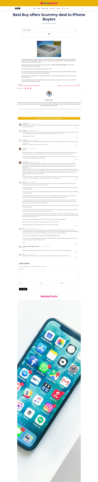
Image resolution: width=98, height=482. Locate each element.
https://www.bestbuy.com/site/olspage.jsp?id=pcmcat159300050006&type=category (44, 235)
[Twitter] (17, 8)
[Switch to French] (62, 8)
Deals (38, 8)
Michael (24, 148)
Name (20, 283)
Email (41, 283)
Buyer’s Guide (45, 8)
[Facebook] (16, 8)
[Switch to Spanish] (67, 8)
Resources (52, 8)
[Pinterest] (19, 8)
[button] (82, 8)
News (34, 8)
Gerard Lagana (25, 162)
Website (61, 283)
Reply (77, 137)
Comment (21, 269)
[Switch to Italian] (65, 8)
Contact (58, 8)
